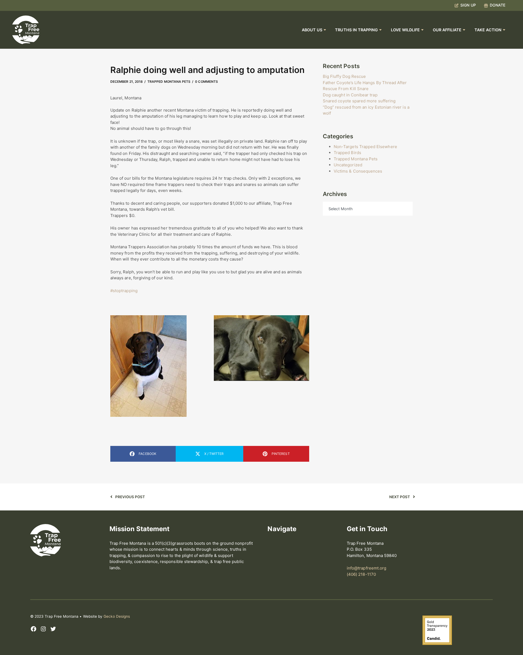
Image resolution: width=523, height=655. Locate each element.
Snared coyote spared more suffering (359, 100)
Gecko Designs (117, 616)
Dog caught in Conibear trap (350, 94)
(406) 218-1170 (361, 574)
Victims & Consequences (358, 171)
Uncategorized (348, 164)
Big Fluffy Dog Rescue (344, 76)
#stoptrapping (124, 290)
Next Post (399, 497)
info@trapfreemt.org (366, 568)
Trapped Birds (347, 152)
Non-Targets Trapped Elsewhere (365, 146)
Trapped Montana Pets (168, 81)
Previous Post (130, 497)
